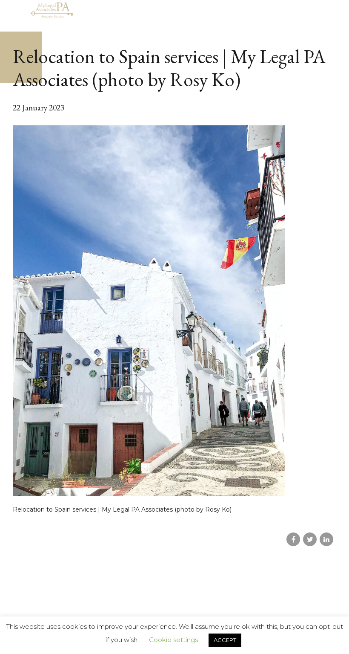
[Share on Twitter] (310, 539)
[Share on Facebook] (293, 539)
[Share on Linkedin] (326, 539)
